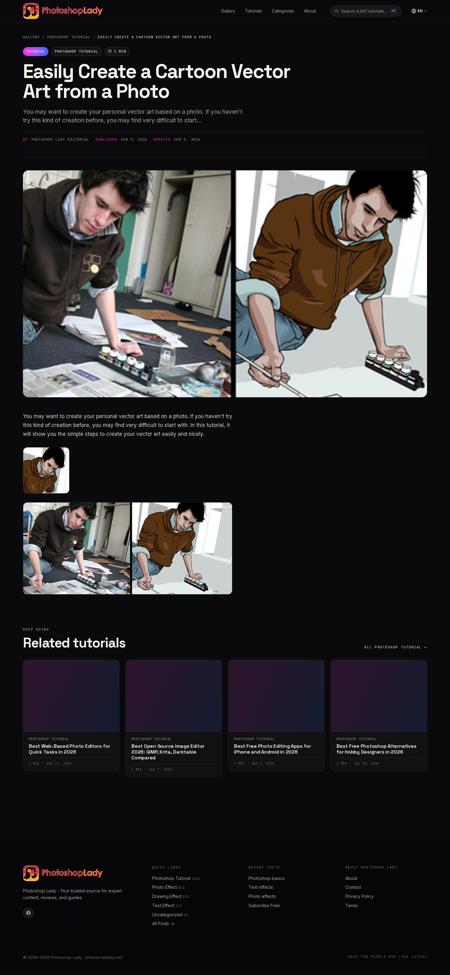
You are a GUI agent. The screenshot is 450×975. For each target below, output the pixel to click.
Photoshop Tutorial (69, 37)
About (310, 10)
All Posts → (163, 923)
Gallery (228, 10)
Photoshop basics (267, 878)
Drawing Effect (170, 896)
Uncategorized (170, 914)
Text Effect (167, 905)
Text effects (261, 887)
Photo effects (262, 896)
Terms (351, 905)
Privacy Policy (359, 896)
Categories (283, 10)
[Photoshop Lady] (63, 11)
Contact (353, 887)
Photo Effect (168, 887)
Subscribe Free (264, 905)
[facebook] (28, 912)
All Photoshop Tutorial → (395, 647)
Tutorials (253, 10)
